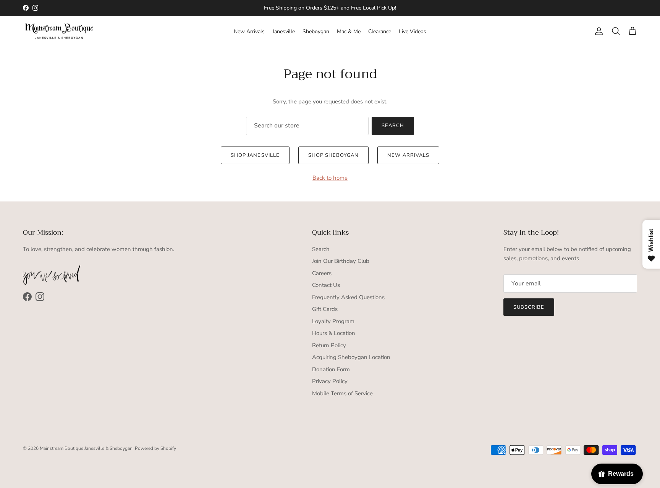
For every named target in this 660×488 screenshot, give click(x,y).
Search (393, 125)
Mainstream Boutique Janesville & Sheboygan (86, 448)
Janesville (283, 31)
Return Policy (329, 345)
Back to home (330, 178)
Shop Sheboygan (333, 155)
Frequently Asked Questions (348, 297)
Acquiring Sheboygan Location (351, 357)
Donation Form (331, 369)
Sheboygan (315, 31)
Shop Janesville (255, 155)
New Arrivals (249, 31)
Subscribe (528, 307)
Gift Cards (325, 309)
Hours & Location (333, 333)
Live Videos (412, 31)
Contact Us (326, 285)
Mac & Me (349, 31)
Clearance (379, 31)
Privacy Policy (330, 381)
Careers (322, 273)
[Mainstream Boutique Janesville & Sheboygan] (59, 31)
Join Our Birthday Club (340, 261)
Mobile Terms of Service (342, 393)
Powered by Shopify (155, 448)
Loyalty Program (333, 321)
